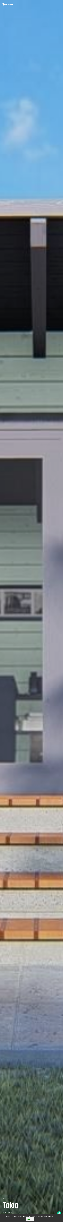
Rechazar (40, 1216)
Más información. (48, 1216)
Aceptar (30, 1219)
